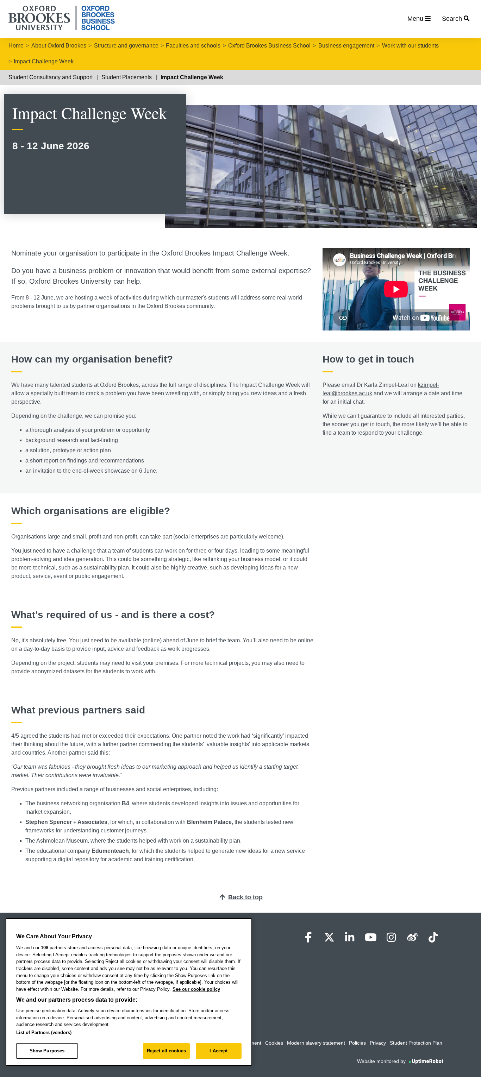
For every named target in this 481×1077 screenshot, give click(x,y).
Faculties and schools (193, 46)
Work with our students (410, 46)
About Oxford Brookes (58, 46)
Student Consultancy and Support (50, 77)
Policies (357, 1043)
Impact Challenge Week (44, 61)
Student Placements (126, 77)
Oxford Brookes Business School (269, 46)
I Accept (218, 1050)
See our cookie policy (196, 989)
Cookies (274, 1043)
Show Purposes (47, 1050)
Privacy (378, 1043)
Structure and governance (126, 46)
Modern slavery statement (316, 1043)
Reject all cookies (166, 1050)
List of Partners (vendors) (43, 1032)
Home (16, 46)
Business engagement (346, 46)
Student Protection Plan (416, 1043)
